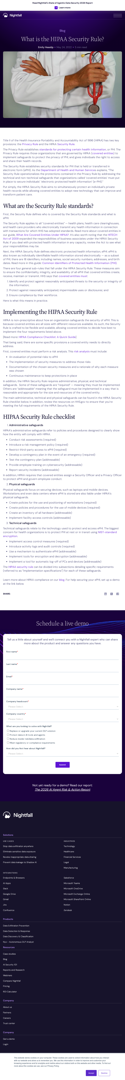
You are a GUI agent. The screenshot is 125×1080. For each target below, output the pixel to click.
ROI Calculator (10, 991)
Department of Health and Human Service (68, 170)
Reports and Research (14, 970)
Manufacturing (71, 867)
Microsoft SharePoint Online (77, 899)
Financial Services (72, 857)
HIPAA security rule (20, 567)
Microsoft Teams (72, 883)
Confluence (8, 910)
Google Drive (9, 894)
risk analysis (82, 351)
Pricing (6, 986)
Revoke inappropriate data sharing (19, 857)
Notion (67, 904)
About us (7, 1007)
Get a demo (9, 1039)
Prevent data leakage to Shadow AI (20, 862)
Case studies (9, 953)
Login (5, 1044)
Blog (5, 959)
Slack (5, 888)
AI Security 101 (10, 964)
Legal (66, 862)
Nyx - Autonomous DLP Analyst (18, 942)
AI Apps (7, 883)
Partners (7, 1012)
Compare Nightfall (12, 980)
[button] (117, 15)
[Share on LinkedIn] (105, 594)
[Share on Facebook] (118, 594)
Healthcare (69, 851)
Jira (4, 904)
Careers (7, 1018)
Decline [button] (104, 1073)
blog (61, 580)
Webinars (7, 975)
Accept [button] (91, 1073)
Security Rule (66, 144)
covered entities (102, 153)
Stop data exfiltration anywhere (18, 846)
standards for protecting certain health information (72, 149)
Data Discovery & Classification (18, 936)
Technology (69, 846)
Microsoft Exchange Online (77, 894)
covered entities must (73, 276)
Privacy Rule (30, 144)
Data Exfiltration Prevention (16, 925)
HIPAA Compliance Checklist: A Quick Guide (47, 337)
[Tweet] (111, 594)
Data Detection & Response (16, 931)
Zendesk (68, 910)
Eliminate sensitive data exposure (19, 851)
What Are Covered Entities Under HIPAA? (42, 235)
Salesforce (69, 877)
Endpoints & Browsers (14, 877)
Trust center (9, 1023)
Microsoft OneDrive (73, 888)
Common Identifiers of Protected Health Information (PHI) (79, 263)
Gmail (6, 899)
